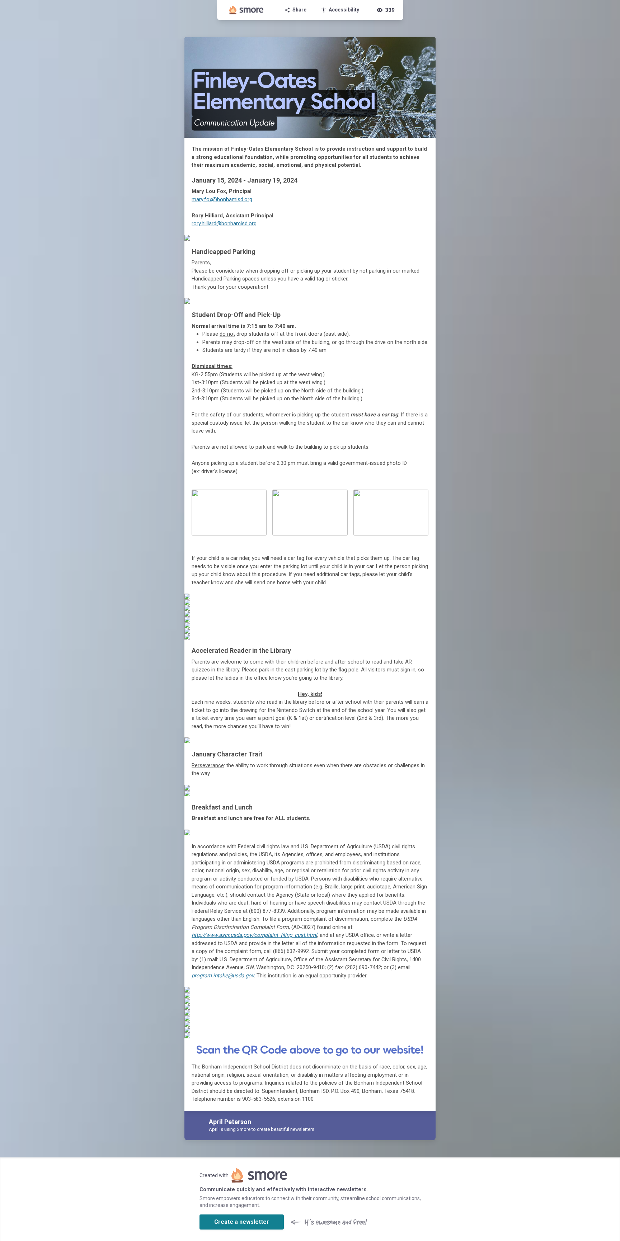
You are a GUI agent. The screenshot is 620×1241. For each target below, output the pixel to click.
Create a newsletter (241, 1221)
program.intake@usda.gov (223, 975)
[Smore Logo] (246, 10)
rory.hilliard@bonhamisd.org (224, 223)
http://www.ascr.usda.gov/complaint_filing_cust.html (254, 935)
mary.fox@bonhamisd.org (222, 199)
